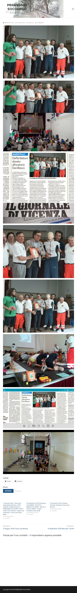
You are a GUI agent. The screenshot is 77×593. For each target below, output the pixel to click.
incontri (30, 22)
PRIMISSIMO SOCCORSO (17, 7)
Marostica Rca (9, 22)
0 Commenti (40, 22)
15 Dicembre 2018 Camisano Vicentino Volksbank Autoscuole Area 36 (59, 505)
